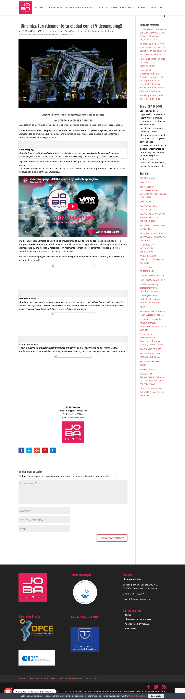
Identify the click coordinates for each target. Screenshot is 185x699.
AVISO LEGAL (131, 628)
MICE (54, 34)
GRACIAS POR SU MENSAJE (153, 275)
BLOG (141, 8)
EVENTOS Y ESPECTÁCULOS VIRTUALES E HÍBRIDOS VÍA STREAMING (153, 237)
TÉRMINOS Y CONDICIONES (138, 619)
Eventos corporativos (53, 31)
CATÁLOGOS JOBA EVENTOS (114, 8)
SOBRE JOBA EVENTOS (80, 8)
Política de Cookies (137, 696)
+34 (70, 414)
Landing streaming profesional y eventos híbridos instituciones (150, 299)
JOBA (24, 31)
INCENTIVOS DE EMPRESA (152, 279)
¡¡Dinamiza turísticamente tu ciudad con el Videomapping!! (152, 62)
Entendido (156, 696)
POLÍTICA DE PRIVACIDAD (137, 623)
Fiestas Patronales (42, 34)
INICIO (39, 8)
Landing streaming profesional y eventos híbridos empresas (150, 288)
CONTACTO (155, 8)
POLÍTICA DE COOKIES (150, 349)
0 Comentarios (66, 34)
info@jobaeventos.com (140, 599)
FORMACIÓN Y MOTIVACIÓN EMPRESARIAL (147, 248)
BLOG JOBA (145, 182)
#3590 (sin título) (148, 178)
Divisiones (53, 8)
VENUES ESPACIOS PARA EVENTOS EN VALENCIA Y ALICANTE (152, 392)
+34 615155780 (136, 593)
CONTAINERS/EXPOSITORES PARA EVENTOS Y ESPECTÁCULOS (152, 217)
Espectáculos (71, 31)
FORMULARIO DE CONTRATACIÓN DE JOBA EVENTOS (152, 259)
